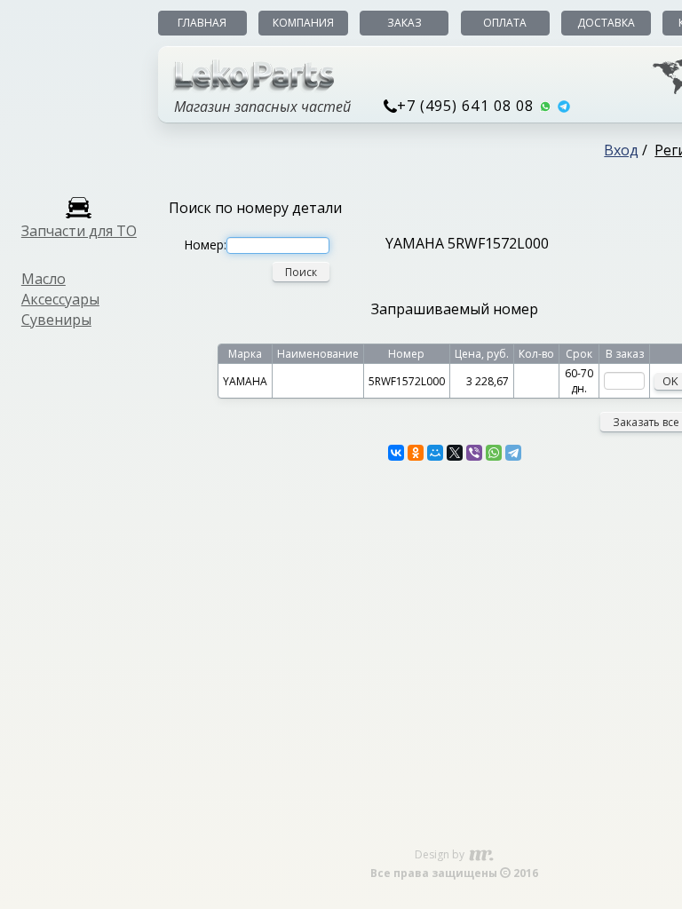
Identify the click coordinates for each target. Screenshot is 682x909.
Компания (303, 22)
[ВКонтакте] (396, 453)
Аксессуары (60, 299)
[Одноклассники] (416, 453)
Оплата (505, 22)
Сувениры (56, 319)
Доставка (606, 22)
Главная (202, 22)
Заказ (404, 22)
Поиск (301, 272)
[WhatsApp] (494, 453)
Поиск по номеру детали (255, 207)
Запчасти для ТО (79, 231)
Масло (43, 279)
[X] (455, 453)
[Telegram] (513, 453)
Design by (441, 854)
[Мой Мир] (435, 453)
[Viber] (474, 453)
